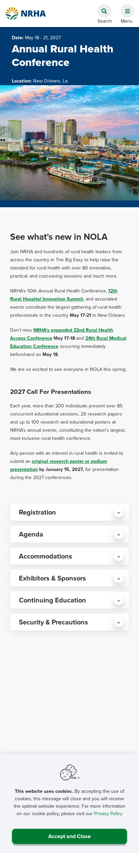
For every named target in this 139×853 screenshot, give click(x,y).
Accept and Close (69, 836)
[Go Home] (26, 13)
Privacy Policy (108, 813)
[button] (125, 7)
